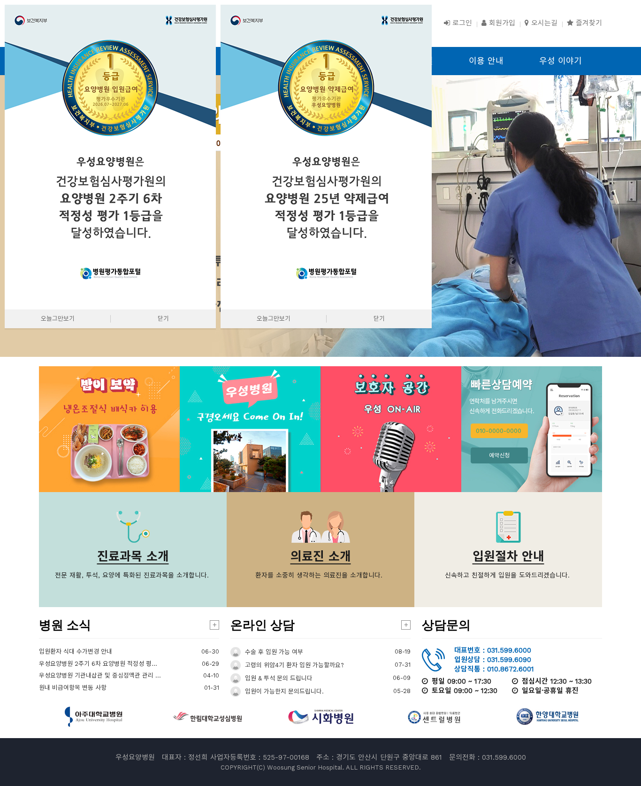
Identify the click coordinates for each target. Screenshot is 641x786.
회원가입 (501, 23)
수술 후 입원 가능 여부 (273, 651)
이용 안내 (486, 61)
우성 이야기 (560, 61)
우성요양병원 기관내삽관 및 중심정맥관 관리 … (100, 675)
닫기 (163, 318)
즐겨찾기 (587, 23)
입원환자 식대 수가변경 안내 (75, 651)
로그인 (461, 23)
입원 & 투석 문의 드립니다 (278, 678)
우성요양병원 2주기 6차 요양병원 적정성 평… (98, 663)
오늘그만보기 (58, 318)
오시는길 (543, 23)
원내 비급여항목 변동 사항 (73, 687)
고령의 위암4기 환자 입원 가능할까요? (293, 665)
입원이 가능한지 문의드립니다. (283, 691)
